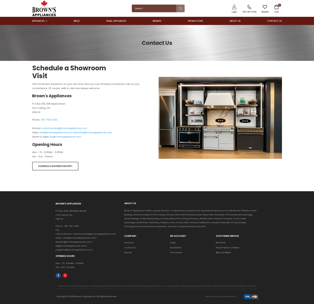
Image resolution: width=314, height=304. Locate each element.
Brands (157, 21)
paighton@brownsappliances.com (74, 249)
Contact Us (274, 21)
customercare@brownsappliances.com (64, 128)
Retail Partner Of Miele (227, 247)
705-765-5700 (49, 119)
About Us (235, 21)
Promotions (195, 21)
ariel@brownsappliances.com (56, 132)
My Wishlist (175, 247)
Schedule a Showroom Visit (55, 166)
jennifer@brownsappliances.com (93, 132)
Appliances (38, 21)
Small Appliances (116, 21)
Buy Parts (221, 242)
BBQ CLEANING (223, 252)
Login (173, 242)
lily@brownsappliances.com (65, 136)
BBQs (77, 21)
